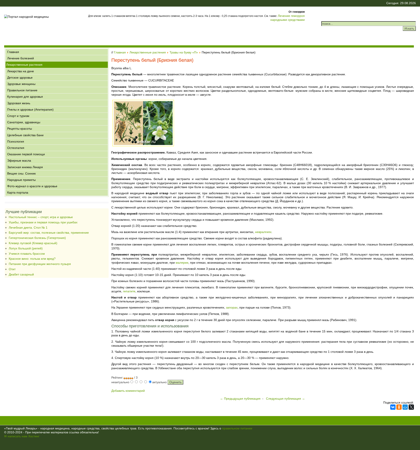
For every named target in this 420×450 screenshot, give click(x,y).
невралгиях (263, 232)
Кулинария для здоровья (25, 96)
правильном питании (237, 428)
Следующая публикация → (285, 398)
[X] (411, 407)
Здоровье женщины (21, 84)
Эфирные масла (19, 160)
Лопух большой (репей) (26, 248)
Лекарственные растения (24, 64)
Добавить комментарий (128, 390)
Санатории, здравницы (23, 122)
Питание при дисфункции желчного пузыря (40, 264)
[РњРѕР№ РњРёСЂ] (405, 407)
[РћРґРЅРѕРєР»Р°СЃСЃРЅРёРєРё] (399, 407)
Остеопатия (15, 148)
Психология (15, 141)
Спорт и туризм (18, 116)
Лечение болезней (20, 58)
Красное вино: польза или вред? (32, 258)
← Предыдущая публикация (240, 398)
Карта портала (17, 192)
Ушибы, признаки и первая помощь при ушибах (43, 222)
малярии (182, 262)
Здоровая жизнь (18, 103)
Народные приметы (21, 180)
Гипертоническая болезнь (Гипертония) (37, 238)
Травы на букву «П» (184, 52)
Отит (12, 269)
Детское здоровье (20, 77)
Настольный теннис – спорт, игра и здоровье (41, 217)
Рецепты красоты (19, 128)
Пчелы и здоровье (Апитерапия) (30, 109)
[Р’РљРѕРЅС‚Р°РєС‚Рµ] (393, 407)
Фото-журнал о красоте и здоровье (32, 186)
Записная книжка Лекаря (25, 167)
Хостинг (33, 436)
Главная (13, 52)
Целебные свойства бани (25, 135)
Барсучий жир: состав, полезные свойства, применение (49, 232)
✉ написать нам (15, 436)
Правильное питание (22, 90)
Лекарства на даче (20, 71)
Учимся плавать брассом (27, 253)
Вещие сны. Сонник (21, 173)
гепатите (129, 291)
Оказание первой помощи (26, 154)
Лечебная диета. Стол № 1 (28, 227)
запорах (232, 307)
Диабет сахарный (21, 274)
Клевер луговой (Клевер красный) (33, 243)
